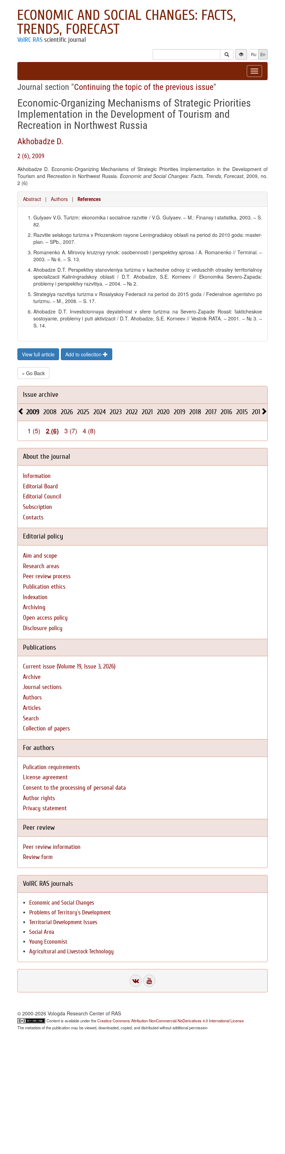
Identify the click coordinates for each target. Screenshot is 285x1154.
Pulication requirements (51, 767)
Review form (37, 857)
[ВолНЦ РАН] (136, 981)
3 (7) (70, 430)
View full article (38, 354)
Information (37, 476)
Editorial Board (40, 486)
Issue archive (40, 394)
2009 (32, 412)
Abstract (32, 198)
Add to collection (84, 354)
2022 (132, 412)
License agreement (45, 777)
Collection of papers (46, 728)
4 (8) (89, 430)
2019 (179, 412)
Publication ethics (44, 586)
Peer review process (47, 576)
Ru (253, 54)
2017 (211, 412)
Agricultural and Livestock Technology (71, 951)
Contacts (33, 517)
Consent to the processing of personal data (74, 787)
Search (31, 718)
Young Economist (48, 941)
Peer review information (52, 847)
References (89, 199)
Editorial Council (42, 496)
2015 (242, 412)
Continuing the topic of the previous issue (143, 87)
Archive (32, 677)
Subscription (37, 507)
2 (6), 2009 (30, 156)
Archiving (34, 607)
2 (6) (52, 430)
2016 (226, 412)
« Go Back (33, 373)
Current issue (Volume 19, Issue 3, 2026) (69, 666)
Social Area (41, 932)
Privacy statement (45, 808)
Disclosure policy (43, 628)
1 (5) (33, 430)
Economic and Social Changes (61, 902)
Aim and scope (40, 555)
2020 (163, 412)
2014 (257, 412)
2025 (83, 412)
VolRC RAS (29, 40)
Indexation (35, 597)
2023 (116, 412)
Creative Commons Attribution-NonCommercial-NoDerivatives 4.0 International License (170, 1020)
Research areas (41, 566)
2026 (67, 412)
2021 (147, 412)
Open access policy (45, 617)
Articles (32, 708)
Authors (59, 198)
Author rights (39, 798)
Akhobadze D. (40, 141)
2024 (99, 412)
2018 (195, 412)
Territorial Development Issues (63, 922)
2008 (50, 412)
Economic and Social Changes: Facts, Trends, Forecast (126, 22)
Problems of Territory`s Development (70, 912)
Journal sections (42, 687)
